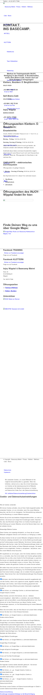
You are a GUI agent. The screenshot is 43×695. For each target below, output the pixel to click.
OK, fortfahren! (9, 493)
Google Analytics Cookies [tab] (7, 593)
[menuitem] (22, 470)
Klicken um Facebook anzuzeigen (14, 253)
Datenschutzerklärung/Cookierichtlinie (24, 493)
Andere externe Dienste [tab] (7, 617)
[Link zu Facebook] (4, 464)
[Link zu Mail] (4, 466)
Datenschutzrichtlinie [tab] (6, 683)
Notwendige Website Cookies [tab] (8, 529)
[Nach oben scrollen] (0, 476)
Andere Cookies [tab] (4, 661)
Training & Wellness (11, 288)
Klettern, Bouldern (10, 291)
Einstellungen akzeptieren (7, 694)
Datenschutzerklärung (6, 692)
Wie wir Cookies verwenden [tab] (8, 505)
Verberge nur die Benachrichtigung (25, 694)
